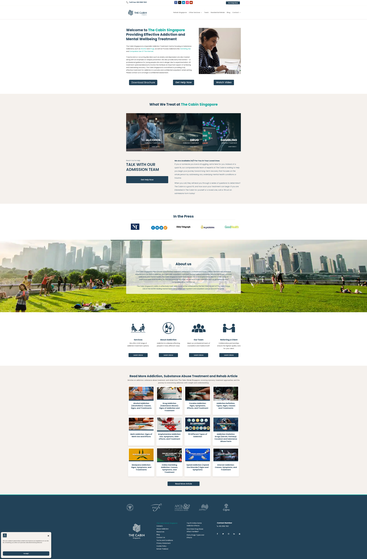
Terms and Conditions (164, 540)
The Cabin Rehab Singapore (166, 523)
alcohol (213, 274)
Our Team (198, 339)
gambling (218, 279)
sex (223, 279)
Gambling (183, 49)
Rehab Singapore (180, 13)
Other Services (194, 13)
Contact (235, 13)
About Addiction (168, 339)
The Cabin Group (223, 286)
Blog (228, 13)
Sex (189, 49)
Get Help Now (233, 3)
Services (138, 339)
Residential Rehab (218, 13)
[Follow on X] (179, 2)
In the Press (183, 216)
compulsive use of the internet (183, 282)
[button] (48, 536)
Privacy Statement (163, 543)
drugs (222, 274)
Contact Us (160, 538)
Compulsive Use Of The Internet (141, 51)
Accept (26, 554)
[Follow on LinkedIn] (183, 2)
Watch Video (224, 82)
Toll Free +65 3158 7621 (138, 2)
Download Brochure (143, 82)
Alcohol (144, 49)
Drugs (152, 49)
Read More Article (183, 483)
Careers (159, 526)
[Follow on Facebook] (175, 2)
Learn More (138, 355)
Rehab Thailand (162, 549)
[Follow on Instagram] (187, 2)
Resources (160, 532)
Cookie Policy (161, 546)
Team (206, 13)
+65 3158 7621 (223, 526)
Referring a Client (228, 339)
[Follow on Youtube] (191, 2)
